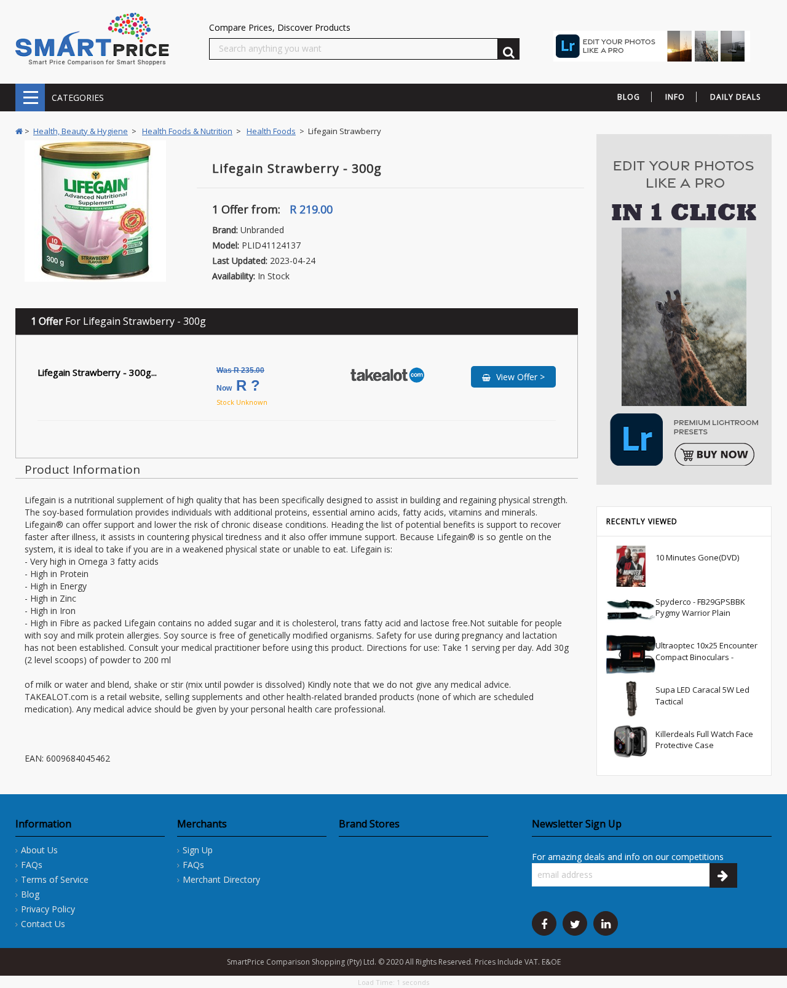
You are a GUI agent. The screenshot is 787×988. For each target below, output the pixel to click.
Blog (30, 894)
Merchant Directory (221, 879)
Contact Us (43, 924)
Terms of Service (55, 879)
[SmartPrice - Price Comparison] (92, 38)
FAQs (31, 864)
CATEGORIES (30, 97)
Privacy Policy (48, 909)
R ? (240, 380)
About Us (39, 850)
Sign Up (198, 850)
